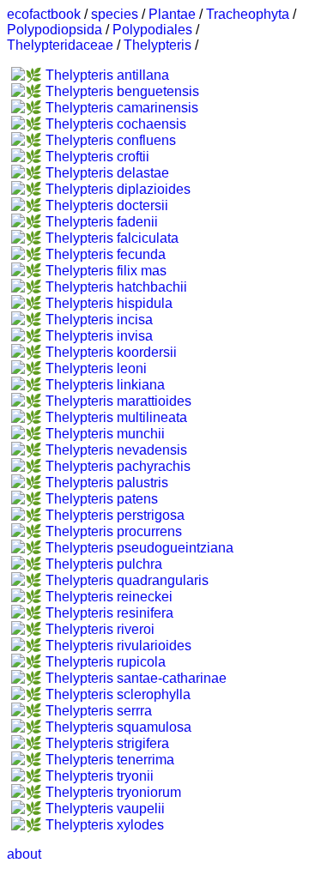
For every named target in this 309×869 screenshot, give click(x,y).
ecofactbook (44, 14)
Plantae (172, 14)
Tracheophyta (247, 14)
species (114, 14)
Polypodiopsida (54, 29)
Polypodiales (152, 29)
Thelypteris (157, 45)
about (24, 854)
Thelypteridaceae (60, 45)
